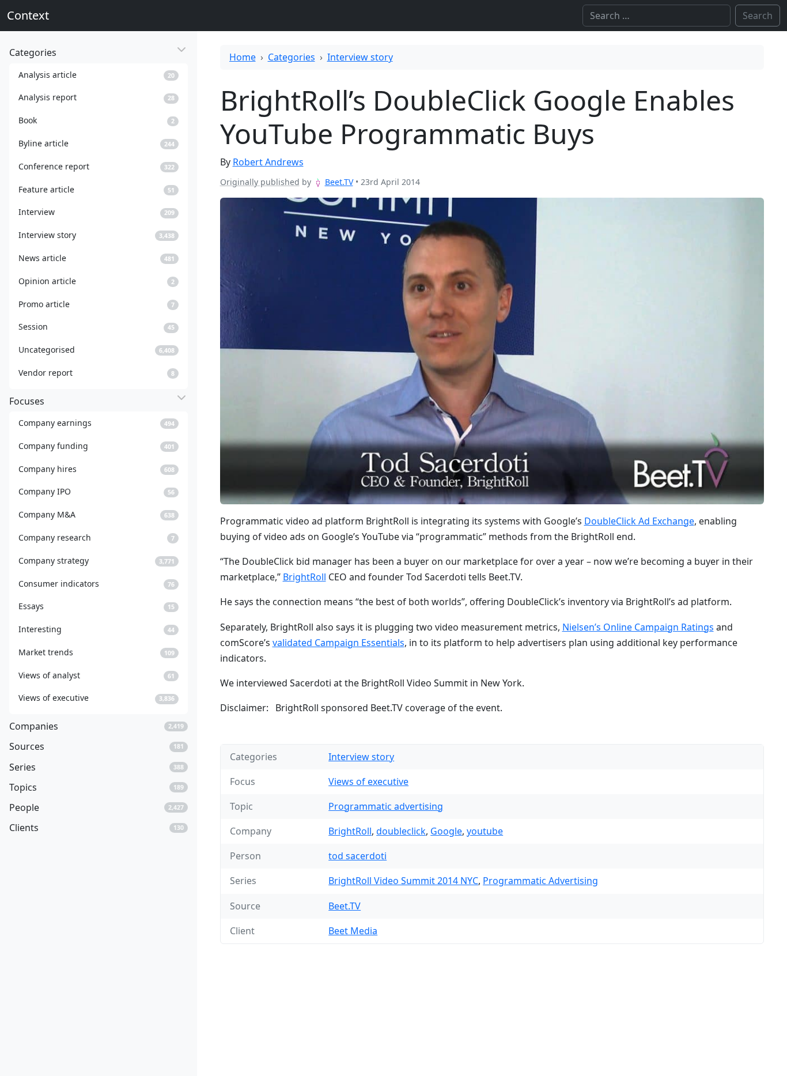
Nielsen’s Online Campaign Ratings (638, 627)
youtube (485, 831)
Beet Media (352, 930)
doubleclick (401, 831)
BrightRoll (304, 577)
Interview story (360, 57)
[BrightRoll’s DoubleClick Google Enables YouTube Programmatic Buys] (492, 351)
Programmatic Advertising (540, 880)
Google (446, 831)
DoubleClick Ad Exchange (639, 521)
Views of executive (368, 781)
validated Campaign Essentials (338, 642)
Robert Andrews (268, 162)
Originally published (260, 181)
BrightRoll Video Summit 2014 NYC (403, 880)
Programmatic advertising (385, 806)
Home (242, 57)
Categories (291, 57)
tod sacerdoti (357, 856)
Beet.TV (339, 181)
